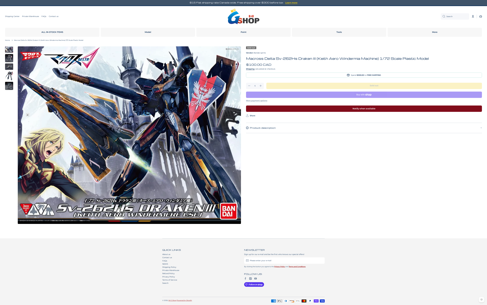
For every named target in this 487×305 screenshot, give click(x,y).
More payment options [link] (256, 100)
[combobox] (455, 16)
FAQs (164, 261)
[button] (480, 16)
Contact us (167, 257)
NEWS (165, 264)
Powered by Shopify (184, 300)
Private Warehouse (170, 270)
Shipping (250, 69)
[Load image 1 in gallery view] (9, 49)
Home (7, 40)
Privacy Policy (168, 277)
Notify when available (364, 108)
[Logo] (243, 16)
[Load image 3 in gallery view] (9, 66)
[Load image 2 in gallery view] (9, 58)
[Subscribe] (321, 260)
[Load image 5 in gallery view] (9, 86)
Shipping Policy (169, 267)
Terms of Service (169, 280)
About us (166, 254)
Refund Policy (168, 273)
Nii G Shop (172, 300)
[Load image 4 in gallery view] (9, 76)
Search (165, 283)
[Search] (443, 16)
